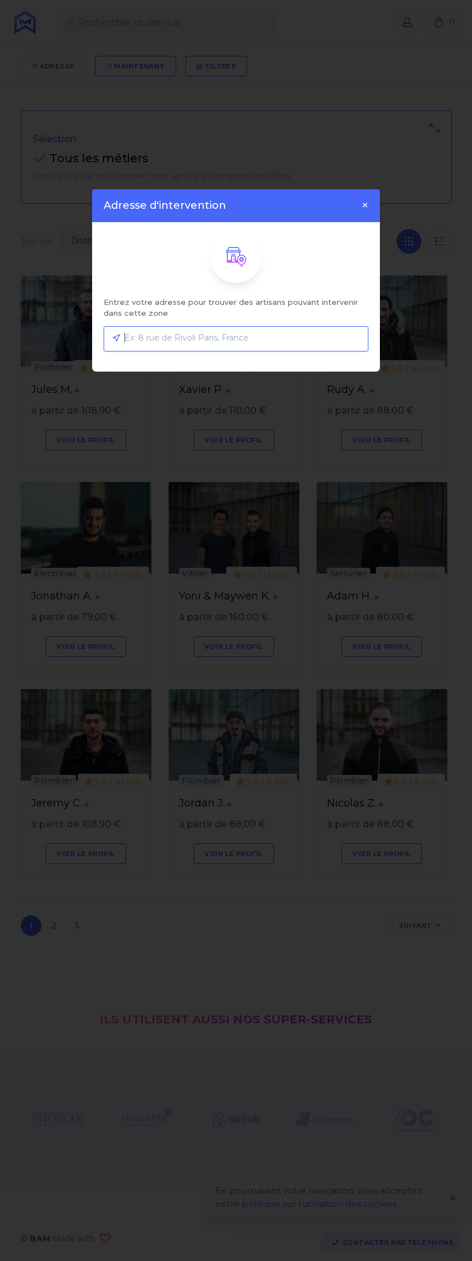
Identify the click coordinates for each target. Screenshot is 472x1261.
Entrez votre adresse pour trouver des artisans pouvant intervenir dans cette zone (231, 307)
